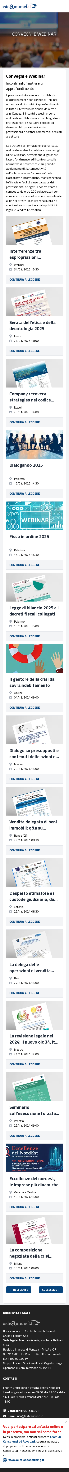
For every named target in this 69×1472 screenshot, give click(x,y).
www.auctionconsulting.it (26, 1459)
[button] (66, 1422)
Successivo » (51, 1290)
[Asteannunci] (18, 6)
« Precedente (18, 1290)
